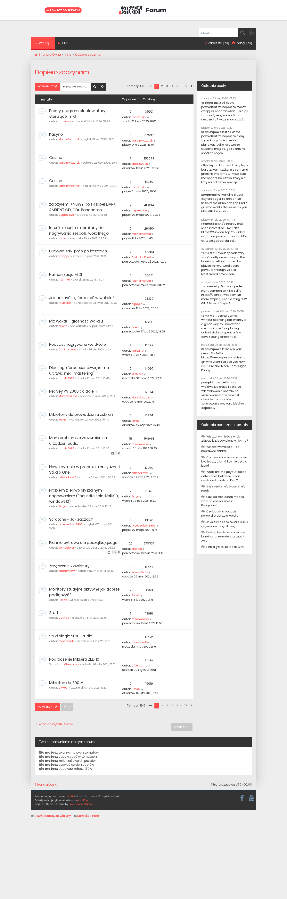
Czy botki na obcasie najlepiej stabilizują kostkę (219, 514)
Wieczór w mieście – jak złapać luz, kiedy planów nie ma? (224, 439)
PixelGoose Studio (80, 804)
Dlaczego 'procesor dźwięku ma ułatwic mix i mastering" (79, 370)
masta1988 (66, 378)
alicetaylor (139, 117)
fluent (63, 326)
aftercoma (71, 664)
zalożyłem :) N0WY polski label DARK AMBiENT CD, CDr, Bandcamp (82, 207)
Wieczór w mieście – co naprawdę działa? (220, 449)
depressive (66, 215)
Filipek (63, 600)
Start (53, 612)
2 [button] (162, 86)
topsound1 (66, 641)
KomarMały (67, 571)
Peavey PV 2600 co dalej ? (73, 391)
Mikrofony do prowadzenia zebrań (81, 414)
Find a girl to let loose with (225, 547)
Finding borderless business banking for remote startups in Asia (223, 536)
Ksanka (137, 549)
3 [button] (167, 86)
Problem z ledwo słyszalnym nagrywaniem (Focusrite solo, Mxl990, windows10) (84, 496)
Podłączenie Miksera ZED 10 (74, 659)
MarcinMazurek (69, 139)
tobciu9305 (140, 164)
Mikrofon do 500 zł (66, 682)
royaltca (65, 303)
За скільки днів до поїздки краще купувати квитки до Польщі (224, 524)
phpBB (70, 796)
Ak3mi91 (64, 280)
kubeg (63, 238)
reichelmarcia (141, 234)
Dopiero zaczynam (62, 72)
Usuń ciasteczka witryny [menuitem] (53, 816)
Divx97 (63, 688)
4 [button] (172, 86)
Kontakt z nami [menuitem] (88, 816)
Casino (55, 157)
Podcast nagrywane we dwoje (77, 344)
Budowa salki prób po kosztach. (78, 251)
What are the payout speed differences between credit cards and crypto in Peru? (223, 476)
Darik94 (64, 618)
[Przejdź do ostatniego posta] (148, 117)
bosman (65, 121)
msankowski (140, 444)
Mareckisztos (68, 396)
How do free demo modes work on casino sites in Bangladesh (222, 501)
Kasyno (56, 134)
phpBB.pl (82, 800)
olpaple (137, 304)
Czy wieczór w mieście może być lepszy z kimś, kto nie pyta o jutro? (224, 461)
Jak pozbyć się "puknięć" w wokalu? (81, 297)
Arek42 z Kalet (142, 257)
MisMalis (137, 374)
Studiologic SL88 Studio (70, 636)
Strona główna (46, 784)
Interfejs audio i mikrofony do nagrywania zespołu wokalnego (79, 230)
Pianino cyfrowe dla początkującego (83, 542)
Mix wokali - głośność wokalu (76, 321)
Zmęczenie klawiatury (69, 566)
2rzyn (62, 506)
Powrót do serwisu (64, 10)
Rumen (63, 419)
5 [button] (177, 86)
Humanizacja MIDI (65, 274)
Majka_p (138, 351)
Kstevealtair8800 (71, 524)
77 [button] (185, 86)
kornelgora (66, 548)
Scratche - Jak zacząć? (71, 519)
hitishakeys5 (67, 477)
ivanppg (64, 256)
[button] (150, 86)
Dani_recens (67, 349)
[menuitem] (63, 43)
